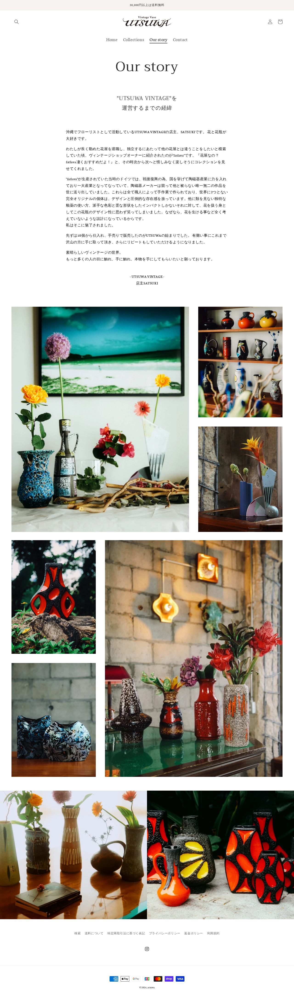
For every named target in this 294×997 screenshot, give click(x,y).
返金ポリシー (193, 933)
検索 (77, 933)
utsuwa (151, 987)
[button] (16, 22)
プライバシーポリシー (164, 933)
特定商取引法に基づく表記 (126, 933)
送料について (94, 933)
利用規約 (213, 933)
